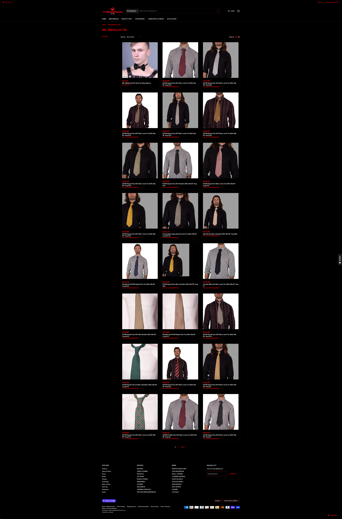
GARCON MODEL (177, 481)
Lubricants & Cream (156, 19)
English (320, 2)
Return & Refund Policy (108, 506)
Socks (104, 492)
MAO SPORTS (176, 487)
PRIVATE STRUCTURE (179, 468)
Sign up (233, 474)
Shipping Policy (131, 506)
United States (332, 2)
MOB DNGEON (176, 484)
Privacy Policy (155, 506)
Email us (104, 468)
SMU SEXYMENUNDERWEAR (171, 86)
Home (104, 19)
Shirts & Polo (106, 484)
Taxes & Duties (121, 506)
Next (183, 447)
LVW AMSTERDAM (178, 471)
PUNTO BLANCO (177, 479)
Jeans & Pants (106, 471)
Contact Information (143, 506)
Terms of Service (165, 506)
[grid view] (236, 37)
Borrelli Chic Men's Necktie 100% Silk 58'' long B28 (220, 234)
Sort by (123, 37)
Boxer (104, 474)
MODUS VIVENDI (142, 479)
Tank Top (105, 487)
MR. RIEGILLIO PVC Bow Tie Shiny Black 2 (136, 83)
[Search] (218, 11)
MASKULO (140, 474)
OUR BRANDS (140, 19)
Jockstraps (105, 481)
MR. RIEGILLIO (126, 85)
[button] (231, 11)
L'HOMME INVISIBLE (178, 476)
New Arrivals (114, 19)
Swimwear (105, 489)
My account (172, 19)
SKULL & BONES (177, 474)
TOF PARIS (140, 476)
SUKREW (140, 484)
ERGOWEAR (141, 487)
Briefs (104, 476)
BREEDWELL (141, 481)
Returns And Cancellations (109, 508)
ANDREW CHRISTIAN (144, 489)
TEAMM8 (175, 489)
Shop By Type (127, 19)
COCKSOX (175, 492)
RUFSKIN (140, 468)
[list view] (239, 37)
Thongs (104, 479)
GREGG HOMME (142, 471)
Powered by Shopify (107, 512)
